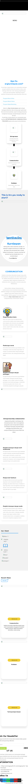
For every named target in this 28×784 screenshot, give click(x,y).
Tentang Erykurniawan (14, 712)
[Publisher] (14, 641)
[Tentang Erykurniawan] (14, 683)
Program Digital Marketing (9, 104)
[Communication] (14, 586)
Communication (14, 623)
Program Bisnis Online (8, 98)
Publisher (14, 664)
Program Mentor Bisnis (9, 101)
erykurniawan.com (9, 783)
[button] (14, 98)
